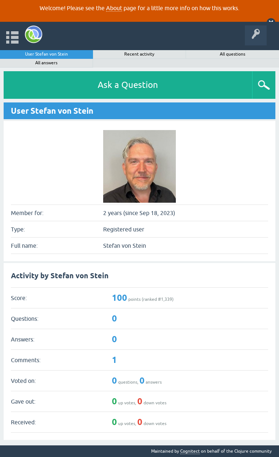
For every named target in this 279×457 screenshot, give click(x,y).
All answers (46, 62)
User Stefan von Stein (46, 54)
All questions (232, 54)
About (114, 8)
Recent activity (139, 54)
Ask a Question (128, 85)
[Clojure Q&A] (34, 34)
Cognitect (190, 451)
